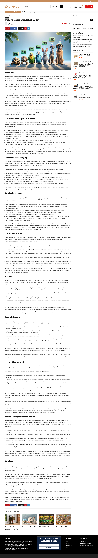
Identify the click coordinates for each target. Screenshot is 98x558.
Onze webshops (69, 549)
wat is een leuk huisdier (62, 526)
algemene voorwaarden (85, 543)
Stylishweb (11, 23)
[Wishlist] (75, 6)
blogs (9, 15)
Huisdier (6, 17)
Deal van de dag (26, 12)
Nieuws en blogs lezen (88, 1)
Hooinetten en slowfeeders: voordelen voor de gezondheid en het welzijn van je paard (82, 41)
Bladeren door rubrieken (12, 12)
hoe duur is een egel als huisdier (29, 527)
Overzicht (68, 543)
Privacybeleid (83, 541)
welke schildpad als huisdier (44, 527)
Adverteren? (68, 551)
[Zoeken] (61, 6)
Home (6, 15)
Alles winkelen (69, 545)
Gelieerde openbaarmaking (86, 545)
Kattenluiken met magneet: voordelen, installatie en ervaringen (12, 528)
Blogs (33, 12)
